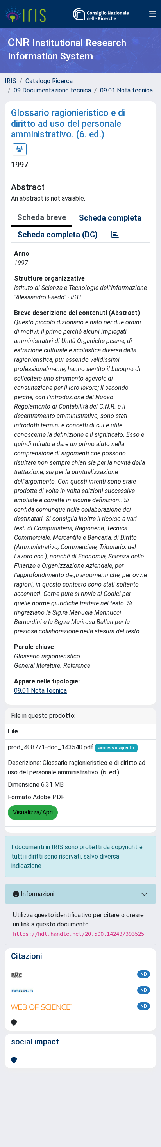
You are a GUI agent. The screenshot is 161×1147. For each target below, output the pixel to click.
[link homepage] (28, 14)
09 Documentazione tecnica (52, 90)
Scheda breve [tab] (41, 217)
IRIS (10, 81)
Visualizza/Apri (33, 812)
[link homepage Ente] (101, 14)
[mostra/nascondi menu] (152, 14)
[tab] (114, 234)
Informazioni (36, 894)
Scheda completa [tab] (110, 217)
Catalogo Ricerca (49, 81)
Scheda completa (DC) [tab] (58, 234)
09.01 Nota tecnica (126, 90)
